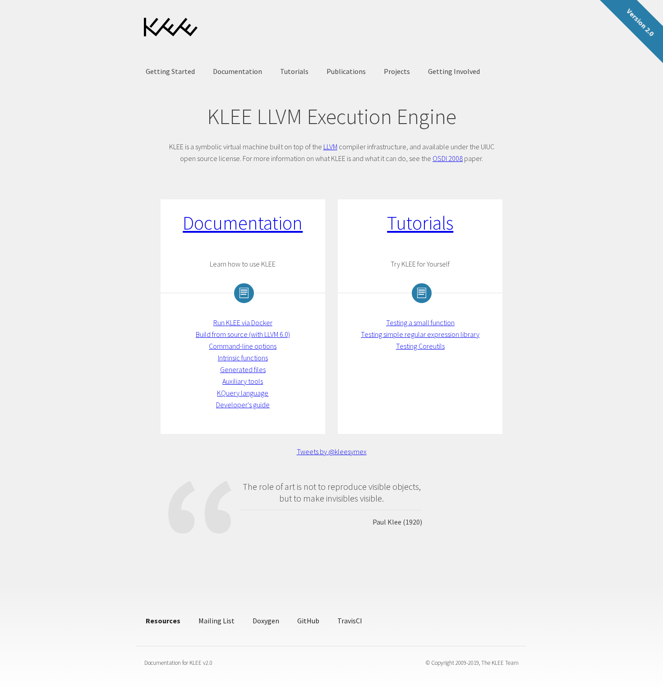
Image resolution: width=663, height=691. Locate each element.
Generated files (243, 369)
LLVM (330, 146)
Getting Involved (454, 71)
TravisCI (349, 620)
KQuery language (242, 392)
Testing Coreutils (420, 345)
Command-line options (242, 345)
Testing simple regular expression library (420, 334)
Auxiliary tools (242, 381)
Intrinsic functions (243, 357)
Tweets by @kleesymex (332, 451)
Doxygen (266, 620)
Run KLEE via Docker (242, 322)
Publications (346, 71)
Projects (397, 71)
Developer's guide (243, 404)
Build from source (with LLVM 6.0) (243, 334)
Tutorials (294, 71)
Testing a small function (420, 322)
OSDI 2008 (448, 158)
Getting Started (170, 71)
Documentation (237, 71)
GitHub (308, 620)
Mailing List (216, 620)
